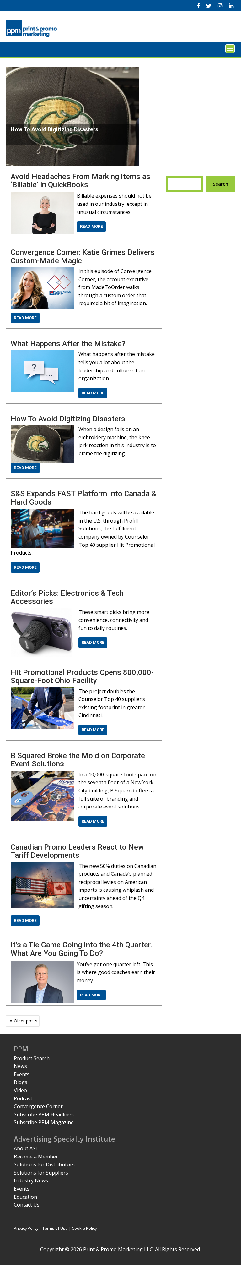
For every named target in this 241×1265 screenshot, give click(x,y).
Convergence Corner (38, 1106)
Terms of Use (55, 1228)
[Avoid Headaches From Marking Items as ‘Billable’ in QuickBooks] (42, 196)
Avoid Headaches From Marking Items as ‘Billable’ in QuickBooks (80, 180)
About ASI (25, 1148)
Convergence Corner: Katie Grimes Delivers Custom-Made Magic (83, 256)
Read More (91, 226)
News (20, 1066)
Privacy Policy (26, 1228)
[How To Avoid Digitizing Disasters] (42, 429)
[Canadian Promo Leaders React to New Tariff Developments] (42, 866)
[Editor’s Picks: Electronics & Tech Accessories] (42, 612)
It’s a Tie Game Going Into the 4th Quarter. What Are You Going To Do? (81, 948)
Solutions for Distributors (44, 1164)
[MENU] (230, 48)
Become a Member (36, 1156)
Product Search (32, 1058)
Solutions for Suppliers (41, 1172)
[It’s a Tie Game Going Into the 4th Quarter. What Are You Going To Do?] (42, 964)
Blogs (20, 1082)
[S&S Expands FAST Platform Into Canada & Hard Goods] (42, 512)
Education (25, 1196)
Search (220, 184)
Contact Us (27, 1204)
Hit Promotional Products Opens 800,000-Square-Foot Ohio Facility (82, 676)
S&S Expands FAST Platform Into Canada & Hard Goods (83, 497)
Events (21, 1074)
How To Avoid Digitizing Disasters (68, 418)
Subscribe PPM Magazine (44, 1122)
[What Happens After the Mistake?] (42, 354)
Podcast (23, 1098)
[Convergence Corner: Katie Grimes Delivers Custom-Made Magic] (42, 271)
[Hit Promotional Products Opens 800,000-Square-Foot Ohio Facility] (42, 691)
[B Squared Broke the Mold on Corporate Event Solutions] (42, 774)
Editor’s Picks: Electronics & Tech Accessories (67, 597)
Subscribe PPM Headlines (44, 1114)
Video (20, 1090)
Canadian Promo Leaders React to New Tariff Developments (77, 851)
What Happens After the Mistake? (68, 343)
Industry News (31, 1180)
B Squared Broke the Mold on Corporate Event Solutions (78, 759)
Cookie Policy (84, 1228)
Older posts (25, 1021)
